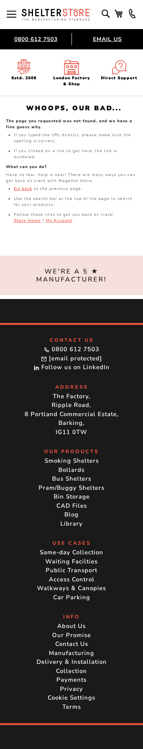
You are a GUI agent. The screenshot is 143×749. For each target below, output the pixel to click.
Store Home (27, 220)
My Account (59, 220)
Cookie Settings (71, 698)
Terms (71, 707)
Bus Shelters (71, 479)
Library (71, 524)
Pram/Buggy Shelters (71, 488)
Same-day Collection (71, 552)
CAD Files (71, 506)
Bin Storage (72, 497)
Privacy (71, 689)
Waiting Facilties (71, 561)
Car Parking (71, 597)
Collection (71, 671)
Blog (71, 514)
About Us (71, 626)
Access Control (72, 579)
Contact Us (71, 644)
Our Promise (71, 635)
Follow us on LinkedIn (74, 367)
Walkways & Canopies (71, 588)
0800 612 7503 (36, 39)
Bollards (71, 470)
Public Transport (71, 570)
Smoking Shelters (71, 461)
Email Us (107, 39)
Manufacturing (71, 653)
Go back (23, 189)
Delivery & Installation (72, 662)
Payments (71, 680)
